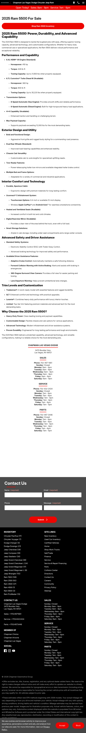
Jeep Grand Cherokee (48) (15, 560)
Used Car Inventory (52, 539)
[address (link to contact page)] (74, 2)
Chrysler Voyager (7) (12, 539)
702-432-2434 (46, 389)
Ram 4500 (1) (9, 587)
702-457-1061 (46, 363)
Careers (47, 580)
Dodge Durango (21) (12, 546)
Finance (47, 556)
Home (46, 546)
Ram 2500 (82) (10, 580)
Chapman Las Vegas (12, 641)
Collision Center (51, 570)
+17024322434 (17, 619)
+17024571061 (15, 614)
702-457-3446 (46, 415)
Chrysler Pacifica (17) (13, 536)
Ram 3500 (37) (10, 584)
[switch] (83, 2)
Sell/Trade (48, 553)
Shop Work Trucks (52, 549)
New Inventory (50, 536)
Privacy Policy (50, 587)
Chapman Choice (11, 634)
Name (11, 490)
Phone (7, 503)
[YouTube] (13, 651)
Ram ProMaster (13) (12, 594)
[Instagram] (9, 651)
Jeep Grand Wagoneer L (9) (15, 570)
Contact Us (49, 577)
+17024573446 (15, 624)
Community (49, 584)
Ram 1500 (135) (10, 577)
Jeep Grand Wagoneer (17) (15, 567)
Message (52, 503)
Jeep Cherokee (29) (12, 549)
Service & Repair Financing (55, 563)
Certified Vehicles (51, 543)
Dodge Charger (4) (12, 543)
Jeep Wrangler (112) (12, 573)
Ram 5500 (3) (9, 591)
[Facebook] (5, 651)
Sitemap (47, 591)
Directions (48, 573)
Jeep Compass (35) (12, 553)
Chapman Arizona (11, 637)
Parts (46, 567)
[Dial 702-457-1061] (78, 2)
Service (47, 560)
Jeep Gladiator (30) (12, 556)
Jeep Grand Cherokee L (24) (16, 563)
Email (51, 490)
